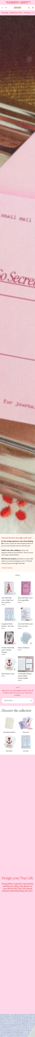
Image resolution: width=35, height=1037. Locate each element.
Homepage (5, 13)
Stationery (27, 13)
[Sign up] (31, 701)
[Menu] (2, 8)
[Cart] (33, 8)
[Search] (6, 8)
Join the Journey (6, 568)
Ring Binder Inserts (16, 13)
